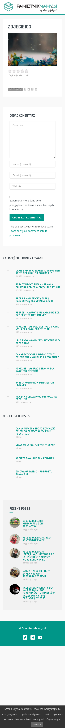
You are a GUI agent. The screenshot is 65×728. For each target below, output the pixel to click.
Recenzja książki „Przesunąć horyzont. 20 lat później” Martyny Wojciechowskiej (38, 555)
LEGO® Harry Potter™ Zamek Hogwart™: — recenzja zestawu (36, 573)
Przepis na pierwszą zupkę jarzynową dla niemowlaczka (34, 300)
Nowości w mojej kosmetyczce (35, 445)
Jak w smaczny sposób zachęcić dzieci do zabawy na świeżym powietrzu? (35, 431)
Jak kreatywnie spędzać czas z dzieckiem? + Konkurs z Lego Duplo (37, 356)
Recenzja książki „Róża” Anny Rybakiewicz (37, 539)
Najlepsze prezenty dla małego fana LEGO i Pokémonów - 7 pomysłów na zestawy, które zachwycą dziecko (39, 593)
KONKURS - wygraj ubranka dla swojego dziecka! (35, 370)
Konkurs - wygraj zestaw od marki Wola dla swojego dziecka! (38, 328)
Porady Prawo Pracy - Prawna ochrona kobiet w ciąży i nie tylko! (38, 285)
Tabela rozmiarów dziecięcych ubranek (35, 384)
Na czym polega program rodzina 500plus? (36, 398)
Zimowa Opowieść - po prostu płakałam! (34, 473)
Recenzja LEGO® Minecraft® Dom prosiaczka (33, 523)
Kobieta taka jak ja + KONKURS (35, 458)
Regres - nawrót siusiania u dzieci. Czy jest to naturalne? (37, 314)
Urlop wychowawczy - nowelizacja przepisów (38, 341)
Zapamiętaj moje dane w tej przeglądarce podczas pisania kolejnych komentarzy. (32, 205)
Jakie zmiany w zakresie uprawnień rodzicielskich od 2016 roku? (38, 272)
